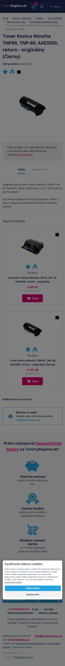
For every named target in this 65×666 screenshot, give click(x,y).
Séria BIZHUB (55, 18)
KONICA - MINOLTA (21, 18)
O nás (35, 609)
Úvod (5, 18)
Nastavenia (33, 594)
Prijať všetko (33, 588)
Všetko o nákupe (48, 612)
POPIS (21, 169)
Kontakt (49, 609)
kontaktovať (25, 154)
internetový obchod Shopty (30, 643)
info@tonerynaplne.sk (48, 636)
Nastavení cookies (23, 647)
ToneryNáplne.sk (18, 639)
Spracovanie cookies (13, 582)
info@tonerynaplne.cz (28, 419)
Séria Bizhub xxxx (16, 21)
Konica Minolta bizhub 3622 (44, 21)
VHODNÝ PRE (39, 169)
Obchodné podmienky (20, 612)
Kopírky (40, 18)
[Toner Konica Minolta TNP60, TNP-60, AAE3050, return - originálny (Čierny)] (32, 106)
